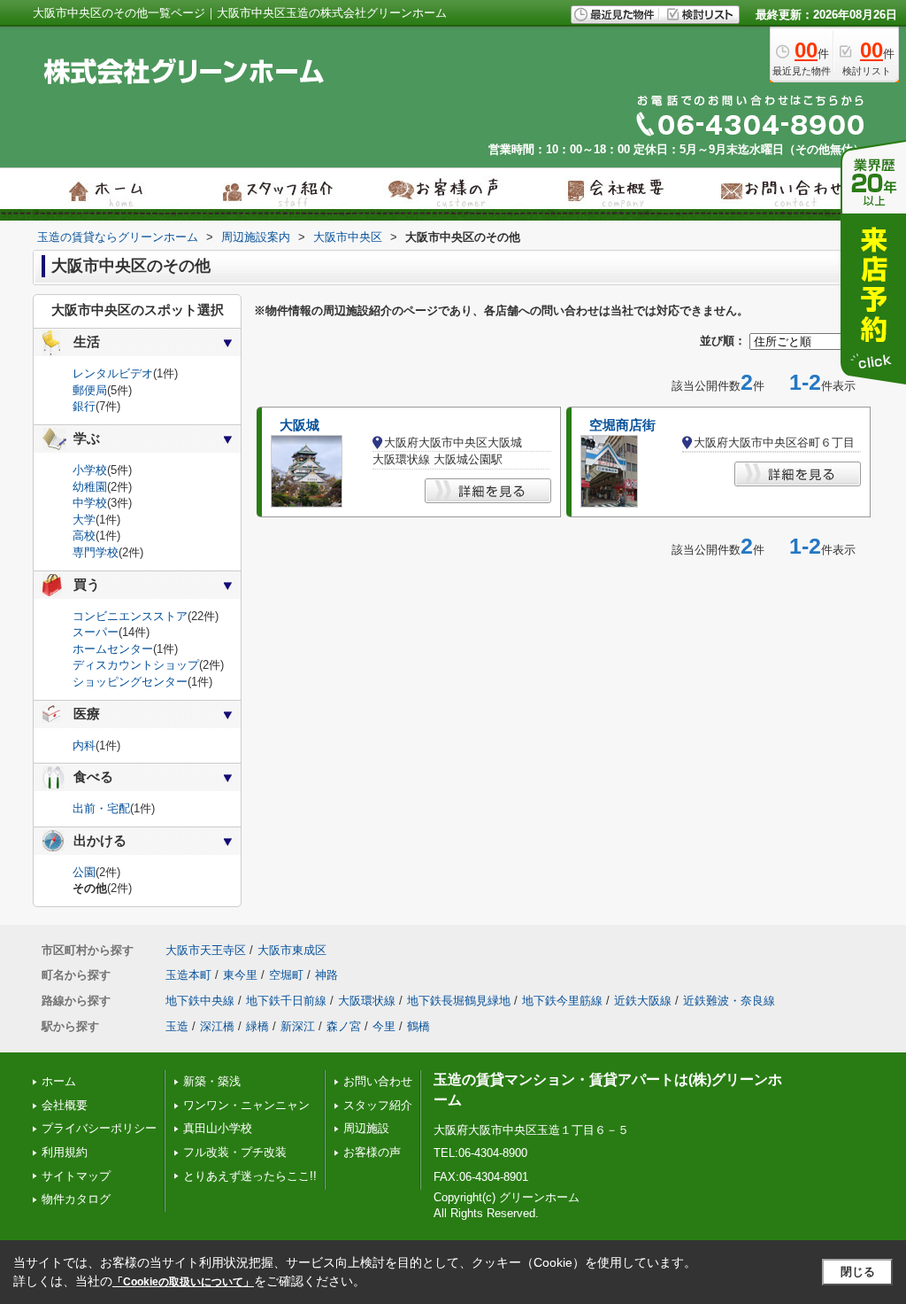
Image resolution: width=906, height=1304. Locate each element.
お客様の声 (372, 1152)
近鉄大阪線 (643, 1000)
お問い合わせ (377, 1081)
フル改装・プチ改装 (235, 1152)
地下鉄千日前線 (286, 1000)
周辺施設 (366, 1128)
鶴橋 (418, 1026)
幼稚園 (90, 486)
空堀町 (286, 975)
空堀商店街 (622, 425)
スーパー (96, 632)
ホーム (59, 1081)
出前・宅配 (101, 808)
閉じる (858, 1271)
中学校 (90, 502)
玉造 (176, 1026)
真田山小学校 (217, 1128)
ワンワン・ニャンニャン (246, 1105)
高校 (84, 535)
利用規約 (65, 1152)
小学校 (90, 470)
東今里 (240, 975)
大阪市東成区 (291, 950)
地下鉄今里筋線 (562, 1000)
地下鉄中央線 (199, 1000)
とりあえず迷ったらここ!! (250, 1176)
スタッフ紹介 (377, 1105)
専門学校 (96, 552)
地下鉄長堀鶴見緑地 (459, 1000)
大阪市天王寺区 (205, 950)
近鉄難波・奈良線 (729, 1000)
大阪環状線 (366, 1000)
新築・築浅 (212, 1081)
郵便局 (90, 390)
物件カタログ (76, 1199)
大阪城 (299, 425)
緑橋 (257, 1026)
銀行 (84, 406)
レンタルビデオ (113, 373)
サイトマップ (76, 1176)
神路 (326, 975)
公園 (84, 872)
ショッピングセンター (130, 681)
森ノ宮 (343, 1026)
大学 (84, 519)
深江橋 (217, 1026)
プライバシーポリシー (99, 1128)
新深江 (297, 1026)
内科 (84, 745)
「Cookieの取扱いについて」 (183, 1282)
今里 (383, 1026)
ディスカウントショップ (136, 664)
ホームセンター (113, 649)
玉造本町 (188, 975)
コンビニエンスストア (130, 616)
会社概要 (65, 1105)
